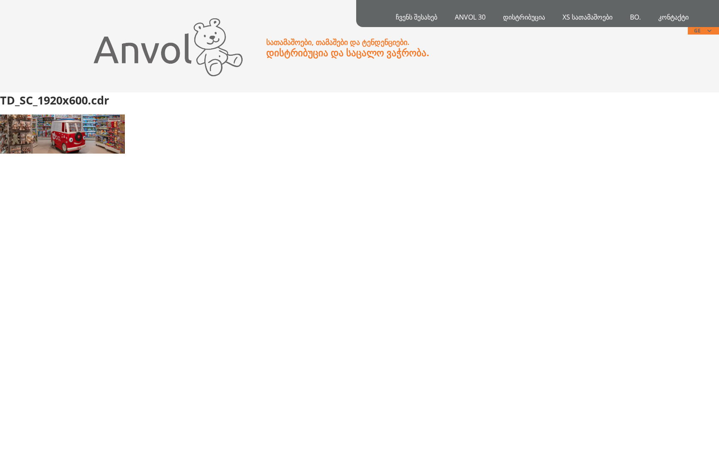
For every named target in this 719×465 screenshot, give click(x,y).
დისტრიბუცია (524, 17)
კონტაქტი (673, 17)
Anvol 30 (470, 17)
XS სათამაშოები (587, 17)
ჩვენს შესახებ (416, 17)
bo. (635, 17)
